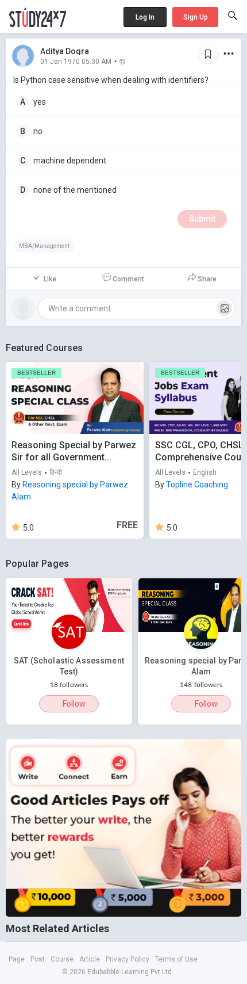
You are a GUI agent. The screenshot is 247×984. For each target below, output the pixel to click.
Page (17, 959)
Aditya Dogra (64, 51)
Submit (202, 218)
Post (37, 959)
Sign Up (195, 17)
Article (89, 959)
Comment (128, 279)
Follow (74, 703)
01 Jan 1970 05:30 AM (75, 61)
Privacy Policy (127, 959)
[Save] (208, 53)
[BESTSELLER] (75, 397)
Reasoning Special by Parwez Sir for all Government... (73, 451)
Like (50, 279)
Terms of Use (176, 959)
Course (62, 959)
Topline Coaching (197, 484)
